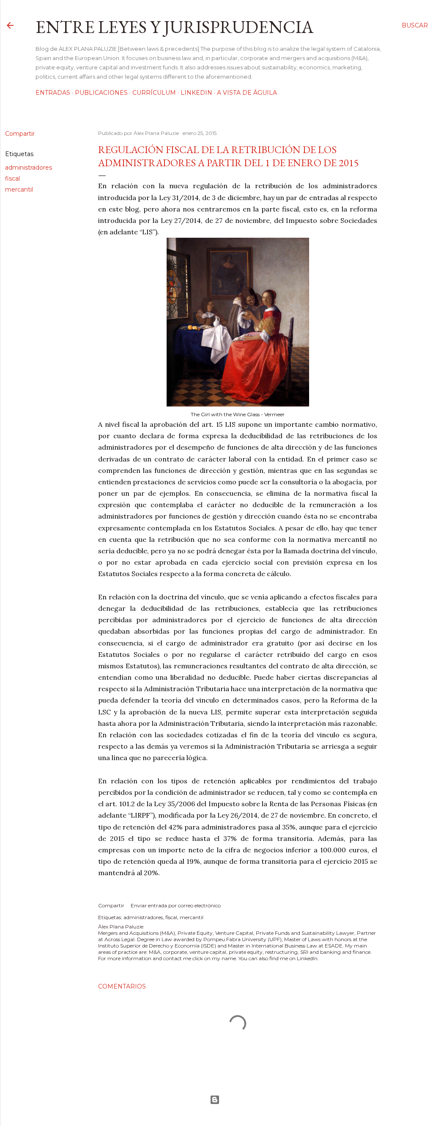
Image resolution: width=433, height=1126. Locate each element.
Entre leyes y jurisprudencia (175, 26)
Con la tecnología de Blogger (216, 1100)
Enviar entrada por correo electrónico (176, 905)
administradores (28, 167)
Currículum (154, 92)
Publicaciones (101, 92)
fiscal (12, 178)
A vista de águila (247, 92)
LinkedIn (196, 92)
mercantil (19, 189)
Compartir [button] (20, 133)
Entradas (53, 92)
